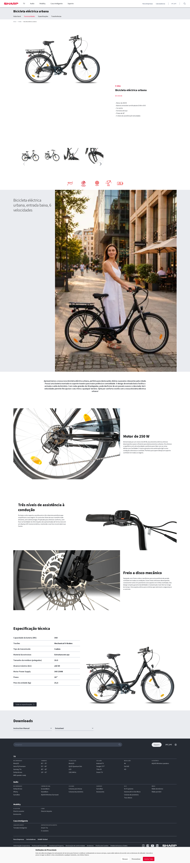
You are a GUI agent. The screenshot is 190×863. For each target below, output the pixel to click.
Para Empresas (147, 4)
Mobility (42, 3)
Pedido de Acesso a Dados (118, 846)
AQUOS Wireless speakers (160, 763)
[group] (62, 56)
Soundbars (44, 792)
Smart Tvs (44, 828)
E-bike (19, 21)
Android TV (100, 763)
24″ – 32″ (44, 772)
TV (24, 3)
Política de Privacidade (39, 846)
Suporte (71, 3)
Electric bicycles (46, 811)
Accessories (100, 792)
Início (14, 21)
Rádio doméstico (157, 789)
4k (125, 763)
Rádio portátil (156, 792)
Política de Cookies (102, 846)
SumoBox (16, 795)
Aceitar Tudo (148, 859)
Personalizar (136, 859)
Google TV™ (100, 766)
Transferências (56, 16)
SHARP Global (43, 839)
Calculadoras (160, 4)
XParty (15, 792)
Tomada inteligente (20, 828)
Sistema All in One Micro (132, 792)
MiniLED (16, 763)
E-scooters (44, 831)
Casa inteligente (57, 3)
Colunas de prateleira (76, 792)
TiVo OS (99, 769)
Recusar (125, 859)
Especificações (43, 16)
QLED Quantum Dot (75, 766)
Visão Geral (17, 16)
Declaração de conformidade (75, 846)
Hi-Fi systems (128, 789)
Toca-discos (128, 798)
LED (70, 769)
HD (125, 769)
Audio (32, 3)
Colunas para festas (75, 789)
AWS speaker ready (19, 775)
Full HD (126, 766)
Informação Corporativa (21, 846)
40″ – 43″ (44, 769)
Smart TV (99, 772)
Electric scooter (18, 811)
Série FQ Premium (19, 766)
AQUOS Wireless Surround (49, 795)
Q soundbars (45, 789)
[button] (100, 164)
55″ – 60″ (44, 766)
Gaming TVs (17, 769)
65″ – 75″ (44, 763)
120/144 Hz (72, 772)
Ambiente (90, 846)
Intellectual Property (56, 846)
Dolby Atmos (17, 772)
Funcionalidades (29, 16)
